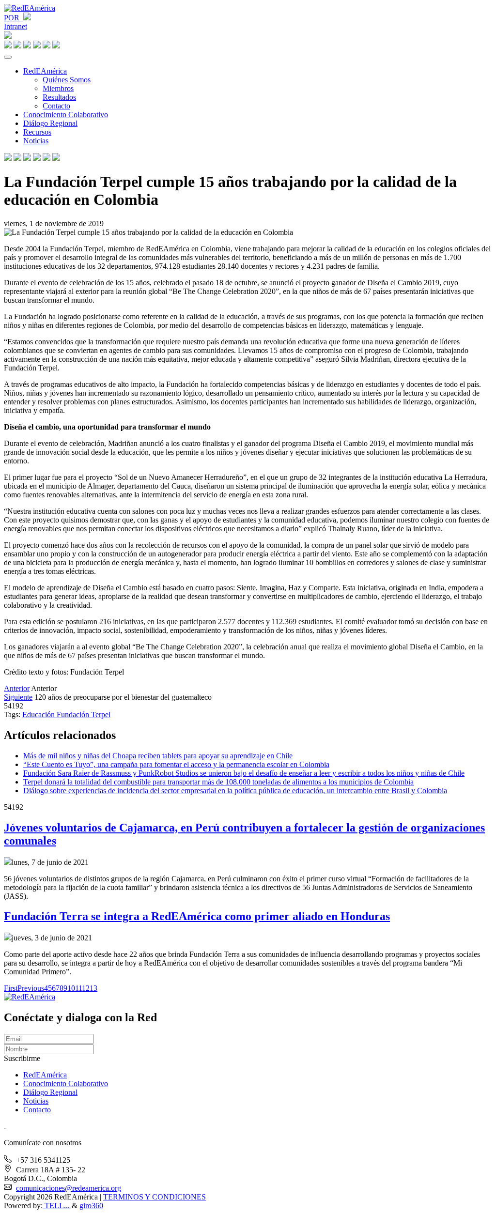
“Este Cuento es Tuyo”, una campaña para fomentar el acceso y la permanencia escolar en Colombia (176, 764)
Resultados (59, 97)
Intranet (15, 26)
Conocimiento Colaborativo (65, 114)
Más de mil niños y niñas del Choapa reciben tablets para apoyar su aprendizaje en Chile (158, 756)
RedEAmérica (45, 71)
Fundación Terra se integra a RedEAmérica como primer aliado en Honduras (197, 916)
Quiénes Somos (67, 80)
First (10, 988)
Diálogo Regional (50, 123)
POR (13, 18)
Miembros (58, 88)
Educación (39, 714)
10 (71, 988)
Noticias (35, 141)
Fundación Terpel (83, 714)
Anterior (17, 688)
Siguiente (18, 697)
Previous (30, 988)
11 (78, 988)
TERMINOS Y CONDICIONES (154, 1197)
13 (93, 988)
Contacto (56, 106)
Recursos (37, 132)
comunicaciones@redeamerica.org (68, 1188)
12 (86, 988)
